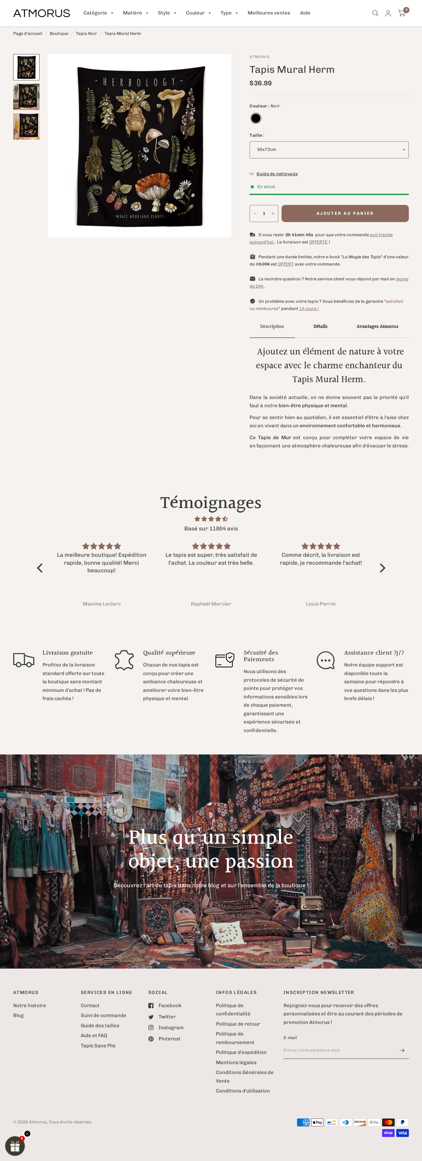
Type (226, 13)
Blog (18, 1015)
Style (164, 13)
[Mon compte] (388, 13)
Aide (305, 13)
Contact (90, 1005)
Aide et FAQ (94, 1035)
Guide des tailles (100, 1026)
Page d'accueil (27, 33)
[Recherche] (375, 13)
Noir (256, 118)
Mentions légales (236, 1062)
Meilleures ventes (269, 13)
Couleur (195, 13)
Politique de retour (238, 1024)
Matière (132, 13)
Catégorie (95, 13)
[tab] (272, 327)
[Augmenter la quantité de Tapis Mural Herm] (273, 213)
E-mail (290, 1037)
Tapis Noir (86, 33)
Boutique (59, 33)
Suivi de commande (103, 1015)
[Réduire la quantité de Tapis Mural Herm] (255, 213)
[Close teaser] (27, 1133)
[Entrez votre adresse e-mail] (402, 1050)
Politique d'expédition (241, 1052)
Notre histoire (29, 1005)
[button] (15, 1146)
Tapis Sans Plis (98, 1046)
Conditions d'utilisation (243, 1091)
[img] (211, 519)
